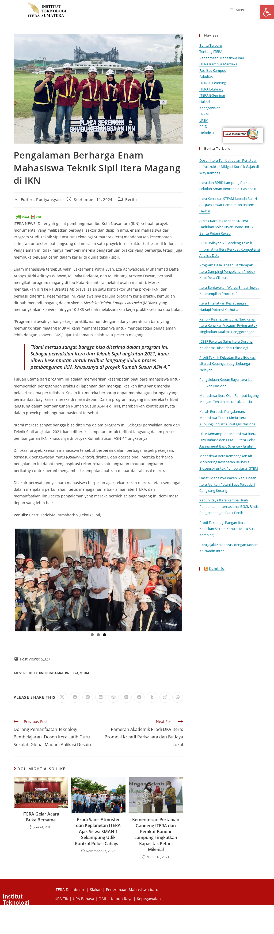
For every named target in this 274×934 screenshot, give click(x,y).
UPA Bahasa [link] (83, 898)
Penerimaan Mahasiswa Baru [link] (222, 58)
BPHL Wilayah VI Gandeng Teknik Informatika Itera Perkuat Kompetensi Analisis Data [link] (229, 249)
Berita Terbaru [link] (210, 45)
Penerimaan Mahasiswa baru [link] (132, 889)
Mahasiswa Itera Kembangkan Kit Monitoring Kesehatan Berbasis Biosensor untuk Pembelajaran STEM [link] (228, 462)
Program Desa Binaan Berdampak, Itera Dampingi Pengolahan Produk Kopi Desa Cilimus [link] (227, 271)
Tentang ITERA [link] (210, 51)
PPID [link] (203, 126)
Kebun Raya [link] (121, 898)
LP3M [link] (203, 120)
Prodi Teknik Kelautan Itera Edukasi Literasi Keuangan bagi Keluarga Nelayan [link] (227, 363)
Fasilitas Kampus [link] (212, 70)
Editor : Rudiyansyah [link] (41, 199)
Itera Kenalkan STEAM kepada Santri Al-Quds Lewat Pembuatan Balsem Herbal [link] (228, 204)
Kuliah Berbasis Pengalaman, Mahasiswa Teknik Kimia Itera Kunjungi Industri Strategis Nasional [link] (227, 417)
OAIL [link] (102, 898)
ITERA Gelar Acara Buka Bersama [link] (40, 817)
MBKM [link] (84, 673)
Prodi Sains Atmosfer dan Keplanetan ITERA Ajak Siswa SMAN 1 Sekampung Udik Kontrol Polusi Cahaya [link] (98, 831)
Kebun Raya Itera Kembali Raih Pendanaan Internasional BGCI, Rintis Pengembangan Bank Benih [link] (228, 506)
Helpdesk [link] (206, 132)
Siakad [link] (204, 101)
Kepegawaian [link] (209, 107)
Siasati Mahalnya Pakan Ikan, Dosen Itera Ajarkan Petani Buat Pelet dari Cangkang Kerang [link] (227, 484)
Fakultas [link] (206, 76)
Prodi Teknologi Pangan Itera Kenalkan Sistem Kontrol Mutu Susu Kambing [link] (228, 528)
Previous (6, 578)
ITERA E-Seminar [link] (212, 95)
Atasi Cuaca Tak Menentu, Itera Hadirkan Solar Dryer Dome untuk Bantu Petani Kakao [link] (226, 227)
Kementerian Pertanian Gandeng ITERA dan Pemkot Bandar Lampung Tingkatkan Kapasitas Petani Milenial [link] (155, 834)
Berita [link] (131, 199)
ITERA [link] (74, 673)
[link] (267, 12)
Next (190, 578)
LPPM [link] (204, 114)
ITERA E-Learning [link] (212, 82)
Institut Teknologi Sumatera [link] (45, 673)
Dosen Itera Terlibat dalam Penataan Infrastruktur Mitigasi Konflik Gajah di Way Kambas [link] (229, 166)
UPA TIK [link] (61, 898)
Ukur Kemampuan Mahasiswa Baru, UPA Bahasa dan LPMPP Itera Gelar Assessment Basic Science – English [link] (227, 440)
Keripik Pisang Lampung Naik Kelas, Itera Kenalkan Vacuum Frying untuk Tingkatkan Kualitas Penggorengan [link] (228, 325)
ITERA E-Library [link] (211, 89)
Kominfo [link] (216, 568)
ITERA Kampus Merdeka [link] (218, 64)
